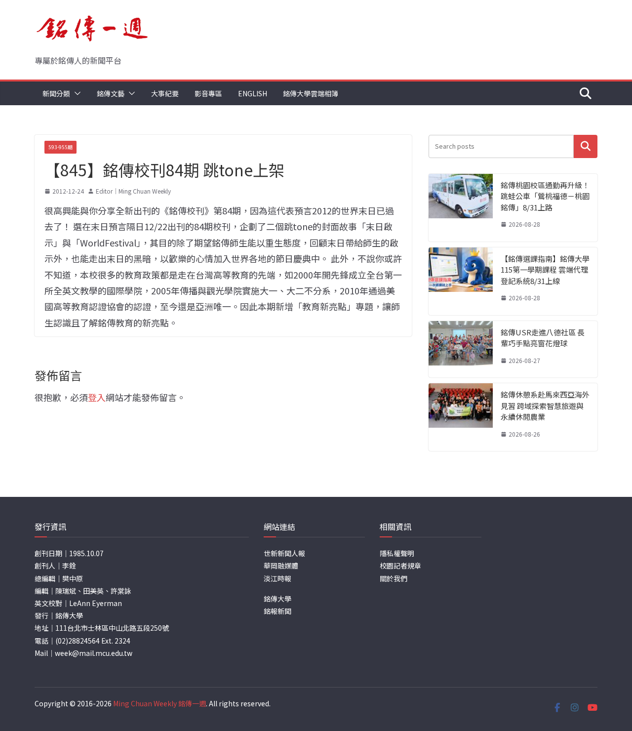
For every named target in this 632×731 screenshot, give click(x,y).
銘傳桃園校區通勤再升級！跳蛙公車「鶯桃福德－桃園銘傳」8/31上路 (545, 196)
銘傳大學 (277, 599)
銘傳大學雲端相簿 (310, 93)
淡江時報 (277, 578)
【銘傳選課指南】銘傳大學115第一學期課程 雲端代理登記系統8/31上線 (545, 269)
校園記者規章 (400, 565)
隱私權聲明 (397, 553)
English (252, 93)
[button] (75, 93)
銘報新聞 (277, 611)
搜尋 (585, 146)
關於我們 (393, 578)
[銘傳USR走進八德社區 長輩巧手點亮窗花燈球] (461, 349)
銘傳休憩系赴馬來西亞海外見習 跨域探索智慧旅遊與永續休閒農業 (545, 405)
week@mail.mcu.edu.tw (93, 653)
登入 (97, 397)
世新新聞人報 (284, 553)
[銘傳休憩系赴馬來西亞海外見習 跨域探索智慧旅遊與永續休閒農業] (461, 417)
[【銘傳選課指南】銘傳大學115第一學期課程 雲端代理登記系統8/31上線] (461, 281)
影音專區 (208, 93)
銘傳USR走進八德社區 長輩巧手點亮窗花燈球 (543, 338)
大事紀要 (165, 93)
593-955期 (60, 147)
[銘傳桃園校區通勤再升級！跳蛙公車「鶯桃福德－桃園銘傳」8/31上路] (461, 208)
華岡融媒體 (281, 565)
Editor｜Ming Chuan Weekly (133, 191)
